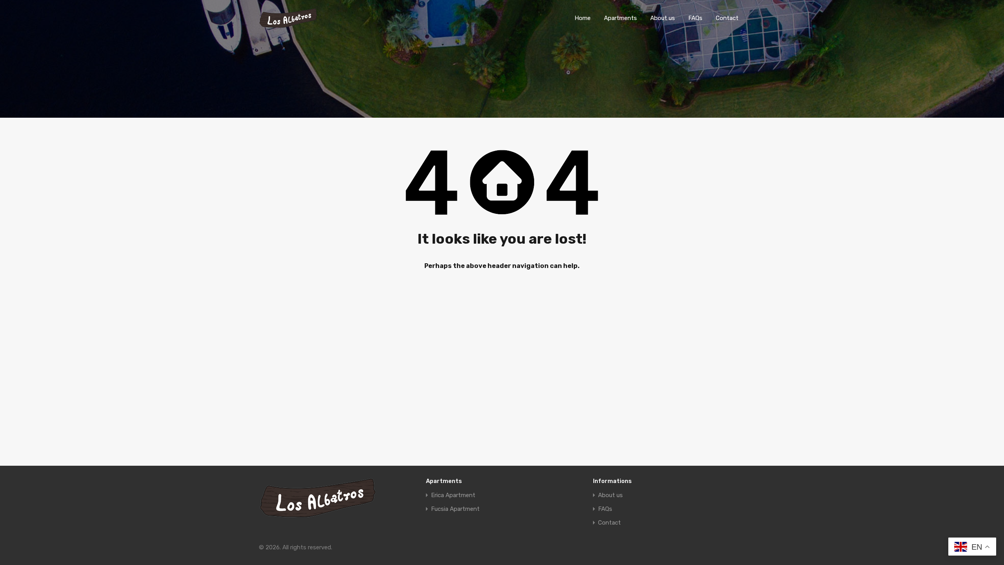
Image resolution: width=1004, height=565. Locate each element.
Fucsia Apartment (455, 509)
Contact (727, 18)
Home (583, 18)
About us (662, 18)
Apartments (620, 18)
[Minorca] (288, 24)
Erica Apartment (453, 495)
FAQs (695, 18)
